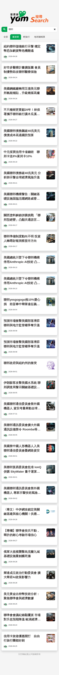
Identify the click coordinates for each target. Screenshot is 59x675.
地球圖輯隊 (39, 37)
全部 (6, 37)
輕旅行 (26, 37)
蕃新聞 (15, 37)
